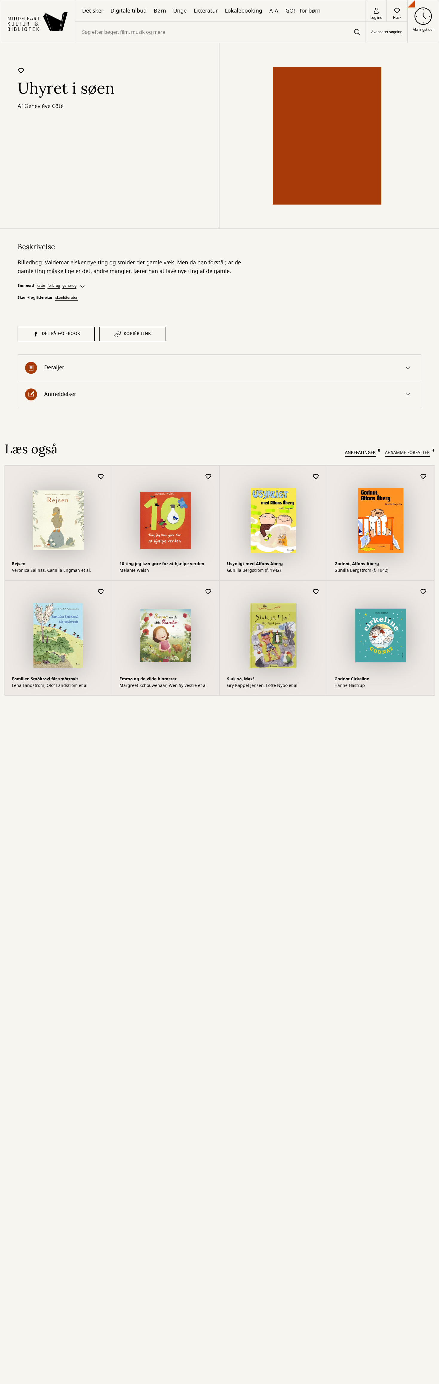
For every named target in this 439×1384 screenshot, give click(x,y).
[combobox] (220, 32)
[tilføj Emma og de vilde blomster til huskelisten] (208, 592)
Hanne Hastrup (349, 685)
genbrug (69, 285)
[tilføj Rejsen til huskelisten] (101, 477)
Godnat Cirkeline (351, 679)
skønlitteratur (66, 297)
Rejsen (18, 564)
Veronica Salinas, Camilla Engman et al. (51, 570)
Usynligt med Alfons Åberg (255, 564)
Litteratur (206, 11)
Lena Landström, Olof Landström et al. (50, 685)
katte (41, 285)
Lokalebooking (243, 11)
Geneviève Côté (44, 106)
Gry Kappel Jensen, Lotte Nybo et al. (263, 685)
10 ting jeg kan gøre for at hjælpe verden (161, 564)
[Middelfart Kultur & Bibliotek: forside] (37, 21)
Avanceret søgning (386, 32)
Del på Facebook (61, 333)
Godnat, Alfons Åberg (356, 564)
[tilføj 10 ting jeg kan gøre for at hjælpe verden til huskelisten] (208, 477)
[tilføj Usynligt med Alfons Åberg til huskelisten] (316, 477)
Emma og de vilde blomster (147, 679)
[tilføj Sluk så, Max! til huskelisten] (316, 592)
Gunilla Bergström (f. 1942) (254, 570)
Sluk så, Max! (240, 679)
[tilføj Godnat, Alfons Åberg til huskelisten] (423, 477)
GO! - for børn (302, 11)
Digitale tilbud (128, 11)
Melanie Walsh (134, 570)
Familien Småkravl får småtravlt (45, 679)
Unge (180, 11)
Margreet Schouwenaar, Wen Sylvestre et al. (163, 685)
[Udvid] (82, 286)
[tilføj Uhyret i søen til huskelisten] (21, 70)
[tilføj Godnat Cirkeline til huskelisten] (423, 592)
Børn (160, 11)
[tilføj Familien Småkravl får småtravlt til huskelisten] (101, 592)
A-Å (273, 11)
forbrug (53, 285)
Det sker (92, 11)
